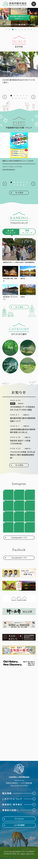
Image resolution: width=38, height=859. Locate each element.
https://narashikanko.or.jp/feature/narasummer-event (19, 68)
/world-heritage (10, 348)
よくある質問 (19, 825)
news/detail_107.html (19, 418)
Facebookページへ (19, 558)
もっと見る (19, 192)
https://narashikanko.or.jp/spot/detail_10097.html (10, 292)
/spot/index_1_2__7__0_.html (28, 365)
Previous (4, 97)
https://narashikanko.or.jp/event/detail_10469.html (19, 151)
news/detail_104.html (19, 453)
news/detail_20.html (19, 440)
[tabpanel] (19, 17)
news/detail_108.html (19, 405)
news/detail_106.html (19, 429)
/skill (10, 365)
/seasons (28, 348)
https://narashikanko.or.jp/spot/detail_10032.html (28, 292)
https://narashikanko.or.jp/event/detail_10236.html (10, 274)
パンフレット (19, 819)
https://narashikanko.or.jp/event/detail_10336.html (19, 251)
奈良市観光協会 (14, 4)
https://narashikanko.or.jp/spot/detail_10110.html (28, 274)
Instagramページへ (19, 537)
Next (33, 97)
